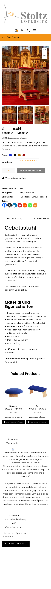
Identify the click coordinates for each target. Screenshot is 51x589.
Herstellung (13, 439)
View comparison (15, 543)
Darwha (13, 406)
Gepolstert (29, 192)
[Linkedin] (14, 205)
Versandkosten (20, 138)
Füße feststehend (28, 197)
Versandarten (12, 443)
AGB (14, 523)
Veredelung (7, 162)
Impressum (14, 515)
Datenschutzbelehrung (14, 519)
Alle (9, 37)
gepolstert (42, 197)
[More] (35, 205)
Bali (37, 406)
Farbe (4, 155)
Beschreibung (14, 218)
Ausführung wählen (14, 422)
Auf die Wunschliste (44, 56)
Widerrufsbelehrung (14, 527)
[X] (9, 205)
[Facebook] (4, 205)
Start (4, 37)
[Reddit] (25, 205)
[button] (44, 50)
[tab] (14, 218)
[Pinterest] (20, 205)
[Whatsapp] (30, 205)
